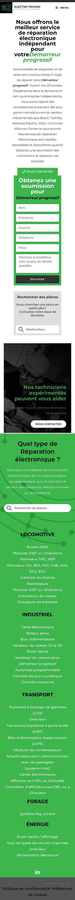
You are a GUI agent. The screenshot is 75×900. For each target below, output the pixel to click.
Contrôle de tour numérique (37, 676)
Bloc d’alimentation (37, 639)
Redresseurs (37, 584)
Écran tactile (37, 651)
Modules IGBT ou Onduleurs (37, 553)
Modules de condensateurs (37, 750)
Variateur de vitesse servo (37, 658)
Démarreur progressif (37, 664)
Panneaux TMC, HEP (37, 559)
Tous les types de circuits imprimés (37, 843)
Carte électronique (37, 627)
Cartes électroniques (38, 774)
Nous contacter (48, 424)
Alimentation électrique (37, 855)
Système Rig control (37, 814)
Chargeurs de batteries (38, 602)
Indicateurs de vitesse (37, 596)
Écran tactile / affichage (37, 837)
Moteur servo (37, 633)
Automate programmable (37, 670)
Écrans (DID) (37, 547)
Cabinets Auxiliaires (37, 578)
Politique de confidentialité (26, 889)
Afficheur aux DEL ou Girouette (37, 781)
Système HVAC (37, 768)
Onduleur (37, 719)
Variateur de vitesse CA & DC (37, 645)
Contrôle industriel (37, 682)
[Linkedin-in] (38, 872)
